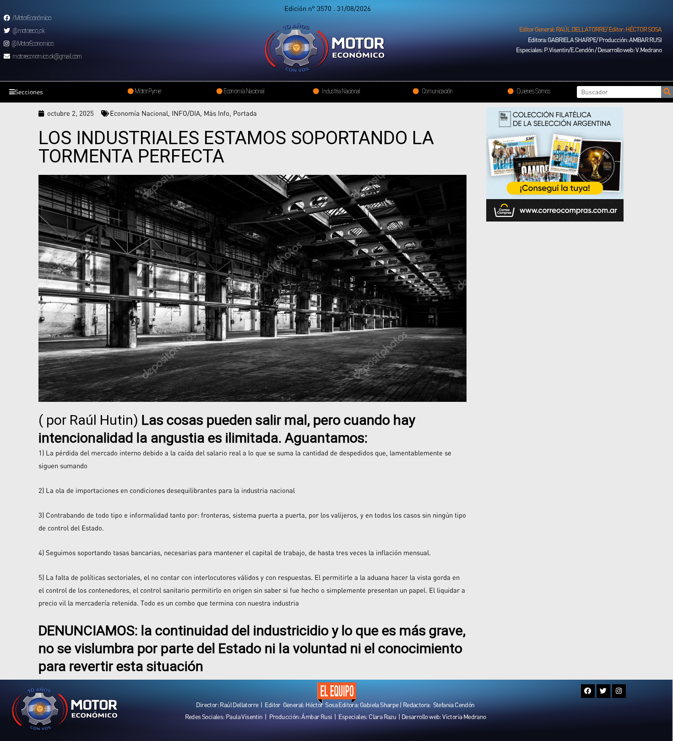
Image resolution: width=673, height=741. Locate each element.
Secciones (29, 92)
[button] (590, 29)
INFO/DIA (186, 113)
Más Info (216, 113)
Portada (245, 113)
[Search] (667, 92)
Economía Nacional (139, 113)
